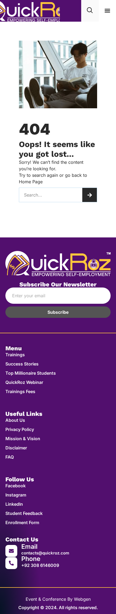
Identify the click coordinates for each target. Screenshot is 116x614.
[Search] (89, 195)
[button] (107, 10)
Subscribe (58, 312)
